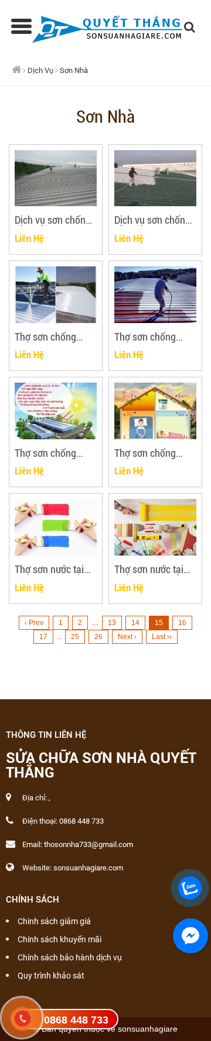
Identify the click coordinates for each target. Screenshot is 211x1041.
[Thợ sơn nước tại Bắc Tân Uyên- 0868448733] (155, 527)
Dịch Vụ (40, 70)
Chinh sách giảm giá (54, 921)
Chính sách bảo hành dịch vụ (70, 957)
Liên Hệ (29, 238)
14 (135, 623)
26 (98, 637)
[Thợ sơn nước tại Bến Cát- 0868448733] (56, 527)
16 (182, 623)
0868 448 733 (76, 1020)
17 (43, 637)
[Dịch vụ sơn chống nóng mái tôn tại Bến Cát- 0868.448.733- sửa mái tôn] (56, 178)
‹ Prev (34, 623)
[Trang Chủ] (105, 27)
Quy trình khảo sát (51, 975)
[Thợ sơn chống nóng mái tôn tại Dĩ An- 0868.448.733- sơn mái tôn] (56, 294)
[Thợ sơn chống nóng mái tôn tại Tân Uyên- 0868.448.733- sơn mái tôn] (56, 411)
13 (112, 623)
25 (75, 637)
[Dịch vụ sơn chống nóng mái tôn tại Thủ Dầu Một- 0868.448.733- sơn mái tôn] (155, 178)
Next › (127, 637)
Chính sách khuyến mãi (59, 939)
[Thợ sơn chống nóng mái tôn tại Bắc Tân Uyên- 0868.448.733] (155, 411)
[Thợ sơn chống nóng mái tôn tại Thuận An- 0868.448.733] (155, 294)
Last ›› (162, 637)
